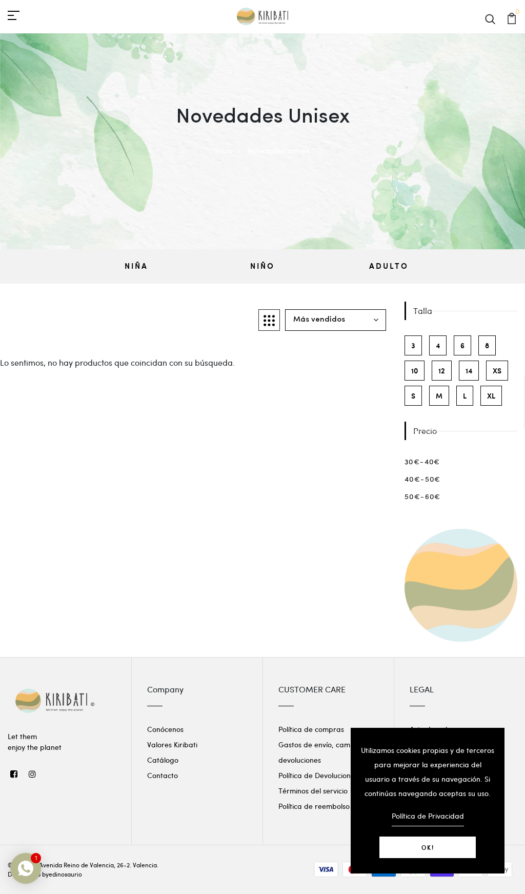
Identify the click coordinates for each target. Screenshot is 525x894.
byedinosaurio (62, 874)
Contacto (162, 775)
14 (469, 370)
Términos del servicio (313, 791)
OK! (427, 847)
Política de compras (311, 729)
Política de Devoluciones (318, 775)
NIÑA (136, 265)
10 (414, 370)
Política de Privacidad (428, 816)
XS (497, 370)
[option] (136, 267)
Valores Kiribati (172, 744)
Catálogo (162, 760)
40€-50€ (423, 479)
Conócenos (165, 729)
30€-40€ (422, 461)
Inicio (223, 150)
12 (441, 370)
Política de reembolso (314, 806)
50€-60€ (423, 496)
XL (491, 395)
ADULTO (389, 265)
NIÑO (262, 265)
